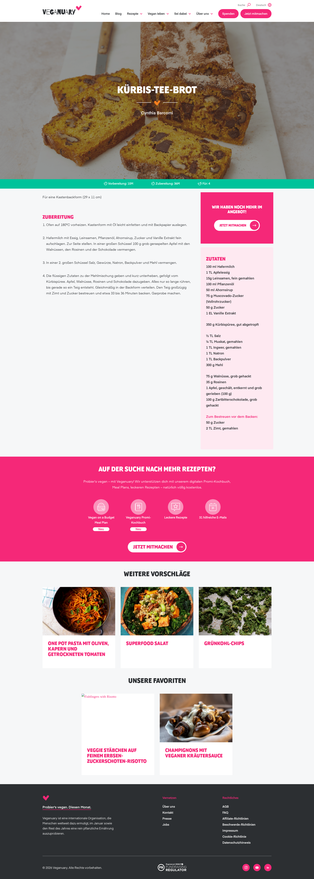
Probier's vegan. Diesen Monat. (67, 807)
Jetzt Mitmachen (233, 225)
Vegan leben (156, 13)
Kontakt (167, 812)
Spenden (228, 13)
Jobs (165, 824)
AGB (225, 806)
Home (105, 13)
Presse (167, 818)
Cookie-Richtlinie (234, 836)
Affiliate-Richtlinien (235, 818)
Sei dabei (180, 13)
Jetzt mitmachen (255, 13)
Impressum (230, 830)
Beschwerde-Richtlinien (238, 824)
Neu (101, 529)
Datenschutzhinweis (236, 842)
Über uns (202, 13)
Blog (118, 13)
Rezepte (132, 13)
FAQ (225, 812)
